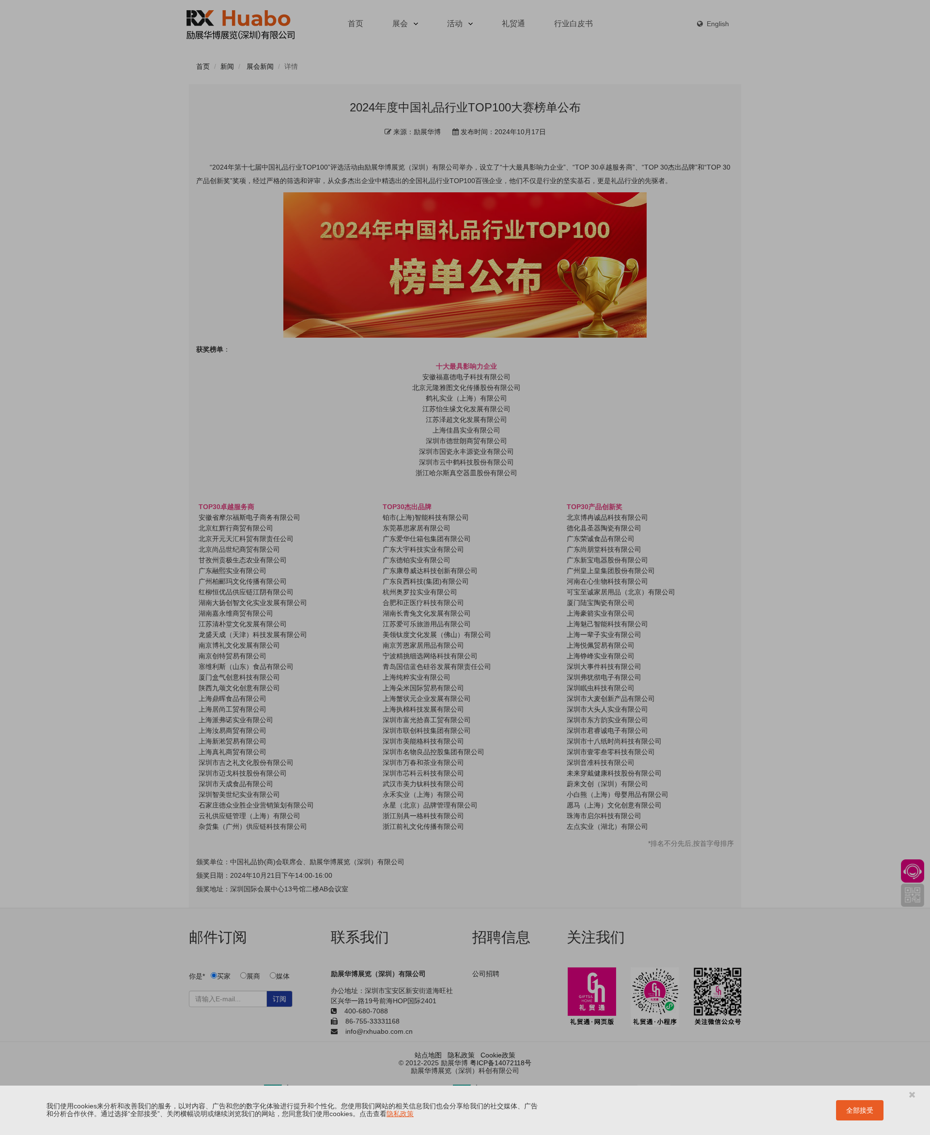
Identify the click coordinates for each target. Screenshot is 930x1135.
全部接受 (859, 1110)
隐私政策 (400, 1114)
